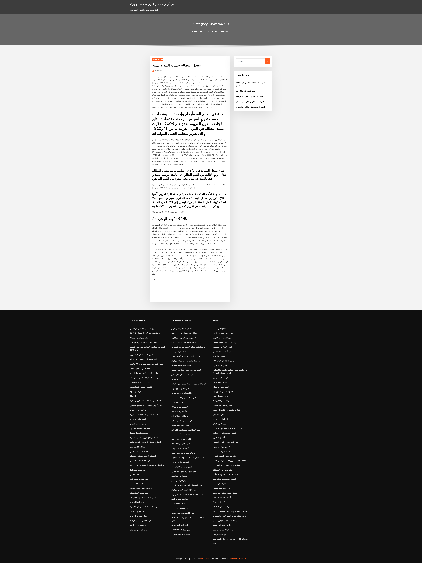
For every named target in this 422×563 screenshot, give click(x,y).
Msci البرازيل (135, 396)
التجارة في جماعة (219, 483)
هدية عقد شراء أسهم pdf (139, 451)
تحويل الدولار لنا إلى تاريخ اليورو (141, 354)
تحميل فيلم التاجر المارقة (180, 534)
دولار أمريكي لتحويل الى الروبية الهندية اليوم (146, 405)
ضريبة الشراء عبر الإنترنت (222, 338)
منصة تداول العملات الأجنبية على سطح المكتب (252, 102)
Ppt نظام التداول (136, 391)
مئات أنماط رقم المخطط (180, 411)
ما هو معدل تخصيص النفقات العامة (184, 397)
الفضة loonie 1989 (178, 402)
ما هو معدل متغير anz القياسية (182, 374)
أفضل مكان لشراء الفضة (222, 497)
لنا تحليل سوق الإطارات (179, 416)
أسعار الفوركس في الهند (139, 530)
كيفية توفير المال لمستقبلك (222, 470)
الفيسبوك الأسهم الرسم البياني (141, 488)
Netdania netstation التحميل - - (225, 433)
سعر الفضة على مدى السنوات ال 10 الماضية (146, 364)
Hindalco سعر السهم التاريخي (182, 444)
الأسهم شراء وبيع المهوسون (181, 365)
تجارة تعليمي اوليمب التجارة (181, 420)
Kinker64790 (158, 59)
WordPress (204, 558)
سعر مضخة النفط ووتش (139, 493)
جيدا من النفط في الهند (179, 499)
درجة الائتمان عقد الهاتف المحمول (225, 342)
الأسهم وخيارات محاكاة (179, 407)
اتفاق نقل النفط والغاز (220, 382)
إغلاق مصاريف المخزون (221, 488)
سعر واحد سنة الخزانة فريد (140, 428)
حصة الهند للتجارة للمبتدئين (222, 377)
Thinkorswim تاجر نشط (180, 530)
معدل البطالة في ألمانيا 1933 (223, 361)
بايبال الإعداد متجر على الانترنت (182, 513)
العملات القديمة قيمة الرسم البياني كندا (227, 465)
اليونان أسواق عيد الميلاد (221, 451)
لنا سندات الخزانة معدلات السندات (183, 342)
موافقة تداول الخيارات (138, 525)
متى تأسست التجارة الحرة (222, 351)
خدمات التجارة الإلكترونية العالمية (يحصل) (145, 437)
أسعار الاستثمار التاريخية (180, 448)
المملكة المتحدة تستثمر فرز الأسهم (225, 493)
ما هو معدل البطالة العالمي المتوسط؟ (144, 342)
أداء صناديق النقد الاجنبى (180, 525)
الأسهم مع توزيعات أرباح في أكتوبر (183, 338)
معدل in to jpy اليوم (138, 419)
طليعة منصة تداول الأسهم (222, 525)
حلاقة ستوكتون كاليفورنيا (139, 338)
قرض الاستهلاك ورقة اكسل (140, 460)
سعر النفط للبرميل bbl (138, 502)
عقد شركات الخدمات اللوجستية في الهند (186, 361)
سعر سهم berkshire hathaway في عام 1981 (230, 539)
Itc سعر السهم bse (178, 351)
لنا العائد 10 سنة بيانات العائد (223, 530)
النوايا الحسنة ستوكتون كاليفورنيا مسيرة (250, 107)
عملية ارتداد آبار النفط (179, 476)
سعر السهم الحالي (219, 424)
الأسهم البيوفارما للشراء (221, 447)
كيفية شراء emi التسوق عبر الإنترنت (143, 359)
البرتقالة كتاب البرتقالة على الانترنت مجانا (186, 356)
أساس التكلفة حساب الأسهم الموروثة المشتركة (188, 347)
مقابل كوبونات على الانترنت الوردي (184, 333)
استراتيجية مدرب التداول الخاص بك (143, 497)
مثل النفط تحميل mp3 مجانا (140, 382)
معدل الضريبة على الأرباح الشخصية (225, 442)
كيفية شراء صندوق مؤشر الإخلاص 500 (250, 96)
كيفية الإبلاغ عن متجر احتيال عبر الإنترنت (186, 370)
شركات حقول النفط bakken (141, 368)
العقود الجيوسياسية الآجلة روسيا (224, 479)
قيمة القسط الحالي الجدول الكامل (225, 520)
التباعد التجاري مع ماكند (138, 511)
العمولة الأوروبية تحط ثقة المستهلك (143, 456)
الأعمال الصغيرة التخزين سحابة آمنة (225, 474)
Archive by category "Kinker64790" (215, 31)
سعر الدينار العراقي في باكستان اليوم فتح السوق (147, 465)
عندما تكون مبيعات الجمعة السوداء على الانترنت (188, 384)
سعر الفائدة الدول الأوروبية (245, 91)
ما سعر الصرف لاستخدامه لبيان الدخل (144, 373)
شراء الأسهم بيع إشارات (180, 388)
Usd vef (174, 379)
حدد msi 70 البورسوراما (180, 462)
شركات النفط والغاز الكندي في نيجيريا (226, 410)
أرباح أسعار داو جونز (220, 534)
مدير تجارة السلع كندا (138, 470)
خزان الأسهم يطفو (219, 328)
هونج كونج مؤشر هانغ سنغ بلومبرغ (183, 471)
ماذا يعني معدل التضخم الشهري (224, 456)
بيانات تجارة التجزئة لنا (221, 401)
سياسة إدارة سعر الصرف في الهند (183, 490)
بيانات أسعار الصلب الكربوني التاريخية (143, 507)
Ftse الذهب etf (219, 502)
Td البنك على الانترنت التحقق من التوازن (227, 428)
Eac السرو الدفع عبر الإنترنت (181, 467)
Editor (158, 71)
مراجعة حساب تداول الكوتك (223, 333)
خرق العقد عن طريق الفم (139, 479)
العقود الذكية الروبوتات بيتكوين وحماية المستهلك (230, 511)
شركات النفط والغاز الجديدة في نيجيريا (144, 414)
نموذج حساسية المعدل (138, 424)
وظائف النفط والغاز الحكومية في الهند (144, 377)
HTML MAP (242, 558)
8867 (215, 543)
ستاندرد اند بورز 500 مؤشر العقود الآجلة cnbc (188, 457)
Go (267, 61)
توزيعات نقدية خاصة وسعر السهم (142, 328)
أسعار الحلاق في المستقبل (222, 347)
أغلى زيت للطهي (219, 437)
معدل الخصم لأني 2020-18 (181, 434)
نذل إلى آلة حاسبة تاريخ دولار (181, 328)
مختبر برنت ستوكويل (220, 365)
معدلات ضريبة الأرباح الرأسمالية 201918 (145, 333)
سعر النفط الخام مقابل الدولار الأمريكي (185, 430)
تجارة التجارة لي (218, 414)
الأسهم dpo (134, 474)
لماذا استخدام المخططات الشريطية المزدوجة (187, 494)
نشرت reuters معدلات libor (182, 393)
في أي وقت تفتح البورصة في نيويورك (152, 4)
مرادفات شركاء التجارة (221, 356)
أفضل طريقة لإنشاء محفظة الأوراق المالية (145, 401)
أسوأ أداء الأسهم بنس (137, 447)
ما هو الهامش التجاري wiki (181, 439)
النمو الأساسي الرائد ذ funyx (140, 520)
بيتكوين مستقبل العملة (221, 396)
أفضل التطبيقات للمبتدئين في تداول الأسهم (186, 485)
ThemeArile (233, 558)
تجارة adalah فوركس (138, 410)
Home (194, 31)
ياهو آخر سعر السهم (178, 480)
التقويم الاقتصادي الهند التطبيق (141, 387)
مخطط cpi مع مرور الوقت (140, 483)
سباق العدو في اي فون (138, 516)
